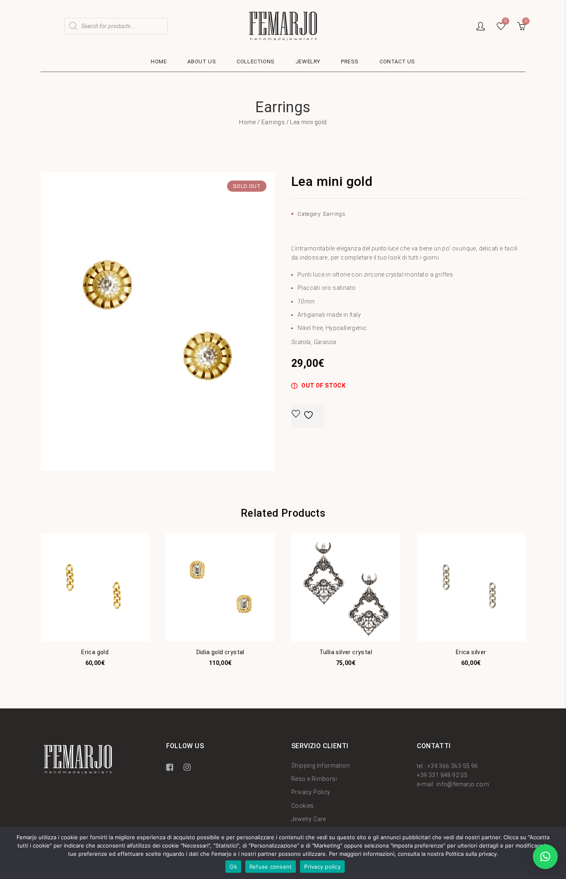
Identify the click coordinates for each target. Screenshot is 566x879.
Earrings (273, 122)
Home (247, 122)
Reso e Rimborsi (314, 778)
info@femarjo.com (462, 784)
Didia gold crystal (220, 652)
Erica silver (471, 652)
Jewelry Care (308, 819)
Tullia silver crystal (345, 652)
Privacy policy (322, 866)
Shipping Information (320, 765)
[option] (158, 321)
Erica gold (95, 652)
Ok (233, 866)
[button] (545, 856)
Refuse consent (270, 866)
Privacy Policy (311, 792)
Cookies (302, 805)
